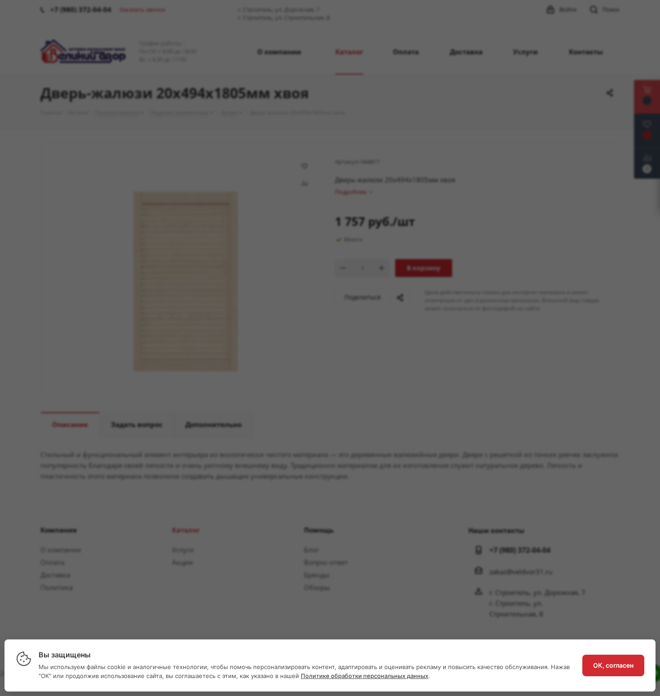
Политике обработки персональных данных (364, 675)
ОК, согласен (613, 665)
